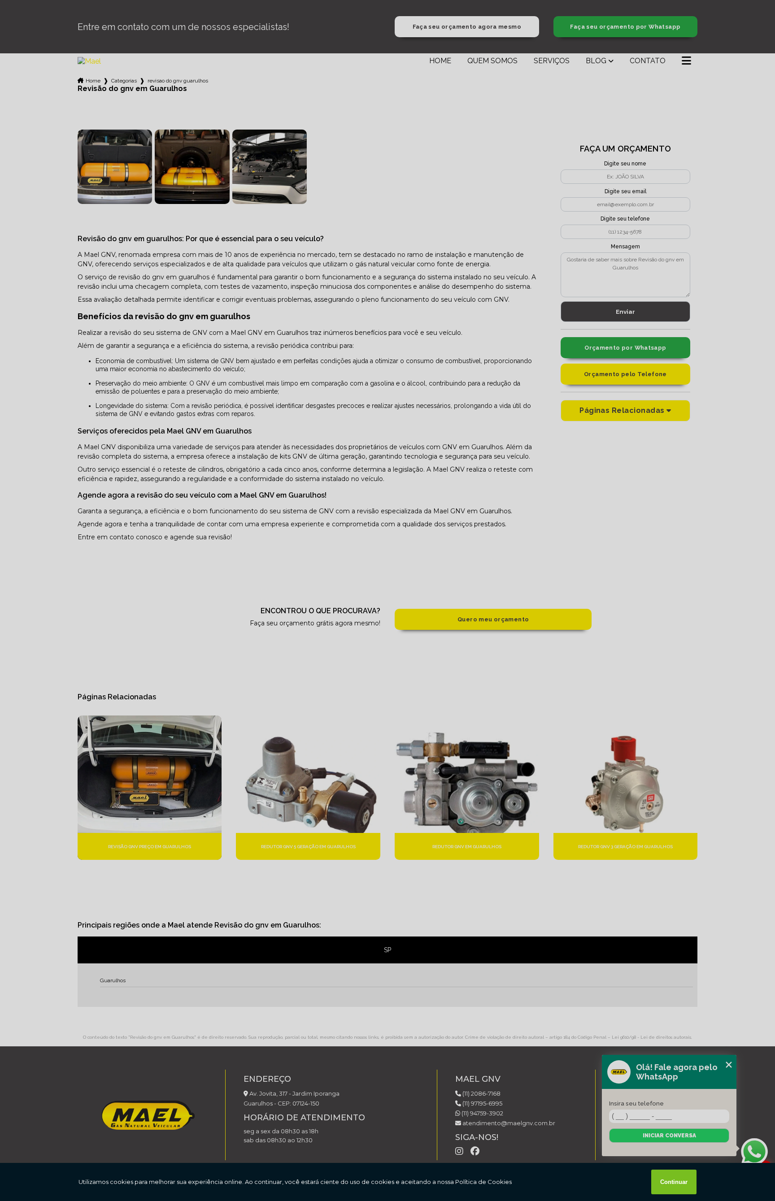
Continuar (674, 1182)
